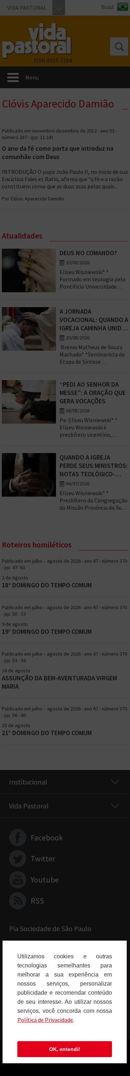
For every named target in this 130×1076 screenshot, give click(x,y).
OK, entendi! (64, 1049)
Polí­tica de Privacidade (45, 1019)
